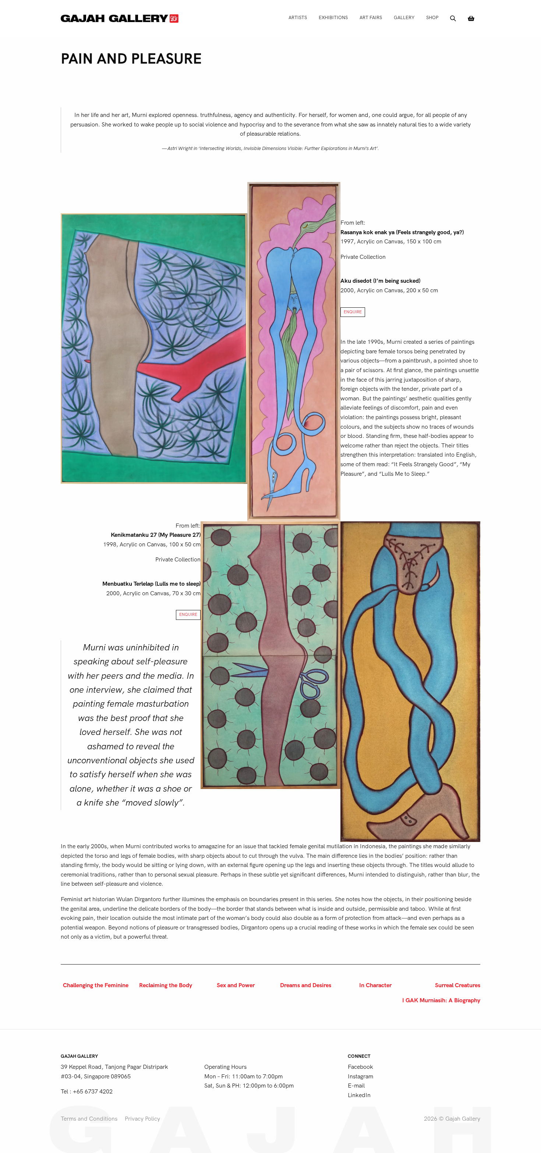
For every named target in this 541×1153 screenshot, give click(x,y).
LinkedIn (359, 1095)
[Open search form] (453, 18)
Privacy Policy (142, 1118)
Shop (432, 17)
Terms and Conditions (89, 1118)
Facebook (360, 1067)
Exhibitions (333, 17)
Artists (298, 17)
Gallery (404, 17)
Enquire (353, 312)
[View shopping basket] (471, 18)
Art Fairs (371, 17)
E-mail (356, 1085)
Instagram (360, 1076)
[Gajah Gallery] (119, 18)
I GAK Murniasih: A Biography (441, 1000)
